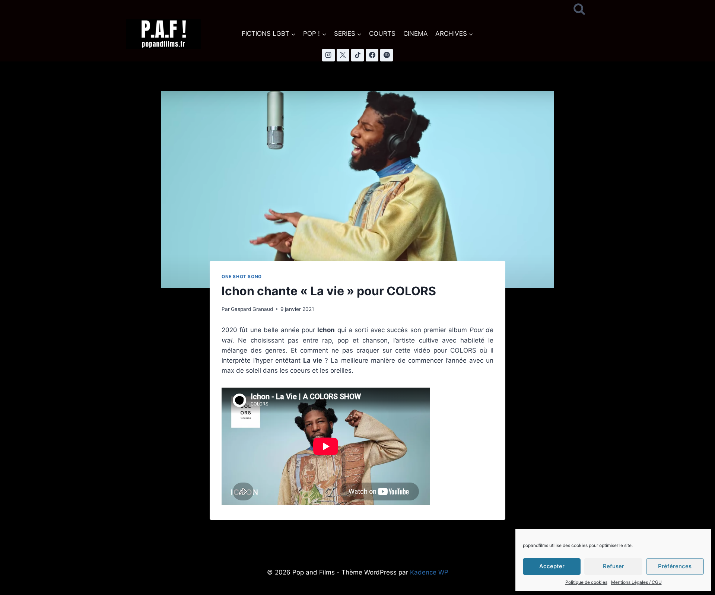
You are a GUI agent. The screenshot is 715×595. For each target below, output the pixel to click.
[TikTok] (357, 55)
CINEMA (415, 33)
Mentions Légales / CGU (636, 582)
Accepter (552, 566)
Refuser (613, 566)
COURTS (382, 33)
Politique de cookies (586, 582)
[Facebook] (372, 55)
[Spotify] (386, 55)
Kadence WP (429, 572)
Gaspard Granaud (252, 309)
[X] (343, 55)
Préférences (675, 566)
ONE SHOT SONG (242, 276)
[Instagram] (328, 55)
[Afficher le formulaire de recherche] (579, 9)
